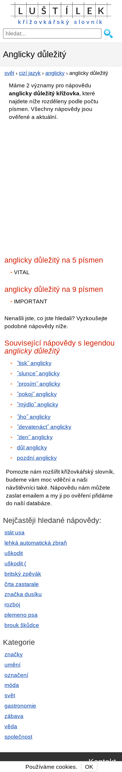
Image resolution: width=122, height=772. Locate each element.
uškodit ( (15, 563)
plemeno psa (21, 615)
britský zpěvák (22, 574)
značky (13, 654)
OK (89, 767)
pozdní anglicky (37, 458)
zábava (13, 716)
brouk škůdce (21, 625)
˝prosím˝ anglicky (38, 384)
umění (12, 665)
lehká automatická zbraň (35, 543)
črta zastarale (21, 584)
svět (9, 695)
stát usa (14, 532)
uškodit (13, 553)
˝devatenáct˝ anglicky (44, 427)
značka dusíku (23, 594)
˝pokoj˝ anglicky (37, 394)
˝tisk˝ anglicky (34, 363)
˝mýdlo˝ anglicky (37, 404)
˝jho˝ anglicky (34, 417)
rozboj (12, 604)
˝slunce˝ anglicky (38, 373)
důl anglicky (32, 447)
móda (11, 685)
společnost (18, 737)
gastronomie (20, 706)
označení (16, 675)
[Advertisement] (61, 186)
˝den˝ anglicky (35, 437)
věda (10, 726)
